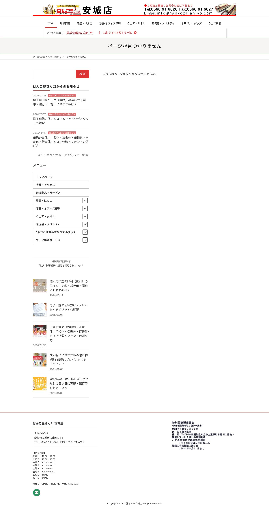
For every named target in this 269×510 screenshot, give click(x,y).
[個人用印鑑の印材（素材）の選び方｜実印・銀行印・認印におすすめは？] (40, 286)
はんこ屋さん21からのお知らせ (62, 95)
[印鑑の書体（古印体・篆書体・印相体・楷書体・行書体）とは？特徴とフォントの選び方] (40, 332)
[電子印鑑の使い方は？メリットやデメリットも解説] (40, 310)
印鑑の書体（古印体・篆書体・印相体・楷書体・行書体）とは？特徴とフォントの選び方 (61, 141)
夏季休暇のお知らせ (79, 32)
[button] (117, 32)
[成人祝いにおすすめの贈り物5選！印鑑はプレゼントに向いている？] (40, 360)
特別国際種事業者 (61, 261)
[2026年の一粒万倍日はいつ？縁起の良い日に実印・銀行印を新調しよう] (40, 384)
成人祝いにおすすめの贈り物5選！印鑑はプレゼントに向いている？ (69, 359)
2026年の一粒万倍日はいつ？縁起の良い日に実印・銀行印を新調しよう (69, 383)
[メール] (36, 492)
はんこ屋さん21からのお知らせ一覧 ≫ (63, 155)
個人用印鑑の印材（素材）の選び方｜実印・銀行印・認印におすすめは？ (69, 286)
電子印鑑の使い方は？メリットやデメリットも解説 (69, 307)
